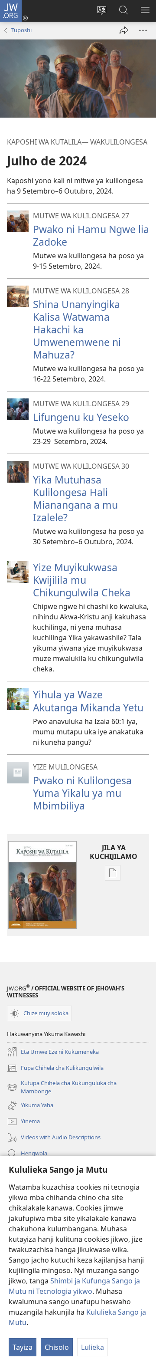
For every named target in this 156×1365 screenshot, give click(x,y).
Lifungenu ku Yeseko (81, 417)
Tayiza (22, 1347)
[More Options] (143, 30)
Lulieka (92, 1347)
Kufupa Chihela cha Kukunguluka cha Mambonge (62, 1087)
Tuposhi (21, 30)
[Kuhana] (124, 30)
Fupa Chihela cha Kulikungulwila (55, 1068)
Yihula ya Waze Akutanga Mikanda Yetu (88, 700)
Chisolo (57, 1347)
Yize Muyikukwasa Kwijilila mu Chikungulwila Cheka (81, 579)
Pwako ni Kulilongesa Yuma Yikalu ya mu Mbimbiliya (82, 792)
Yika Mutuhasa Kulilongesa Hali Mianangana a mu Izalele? (75, 498)
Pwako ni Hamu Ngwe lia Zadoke (91, 235)
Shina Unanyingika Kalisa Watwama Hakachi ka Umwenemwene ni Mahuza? (77, 329)
